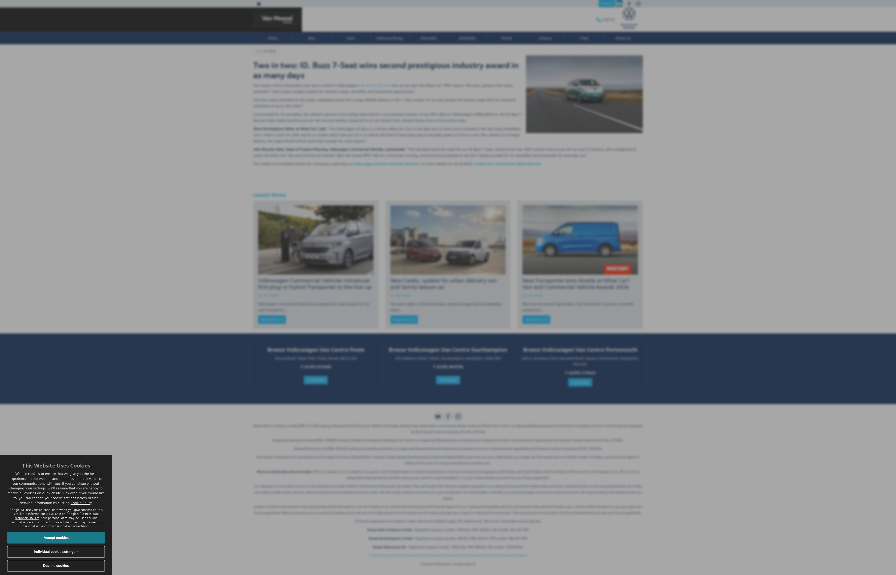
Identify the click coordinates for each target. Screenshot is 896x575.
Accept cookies (56, 538)
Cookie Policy (81, 503)
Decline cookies (56, 566)
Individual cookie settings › (56, 552)
